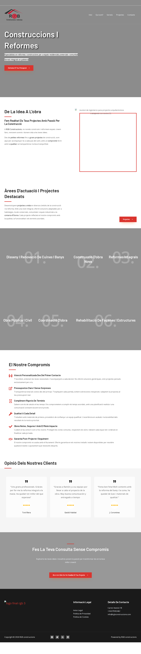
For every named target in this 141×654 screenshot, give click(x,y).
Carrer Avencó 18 (115, 608)
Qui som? (99, 15)
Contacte (131, 15)
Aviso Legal (78, 610)
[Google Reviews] (62, 637)
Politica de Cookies (81, 617)
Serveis (110, 15)
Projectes (120, 15)
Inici (90, 15)
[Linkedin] (68, 637)
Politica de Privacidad (81, 613)
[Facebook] (52, 637)
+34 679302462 (114, 611)
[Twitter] (57, 637)
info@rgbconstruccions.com (119, 614)
